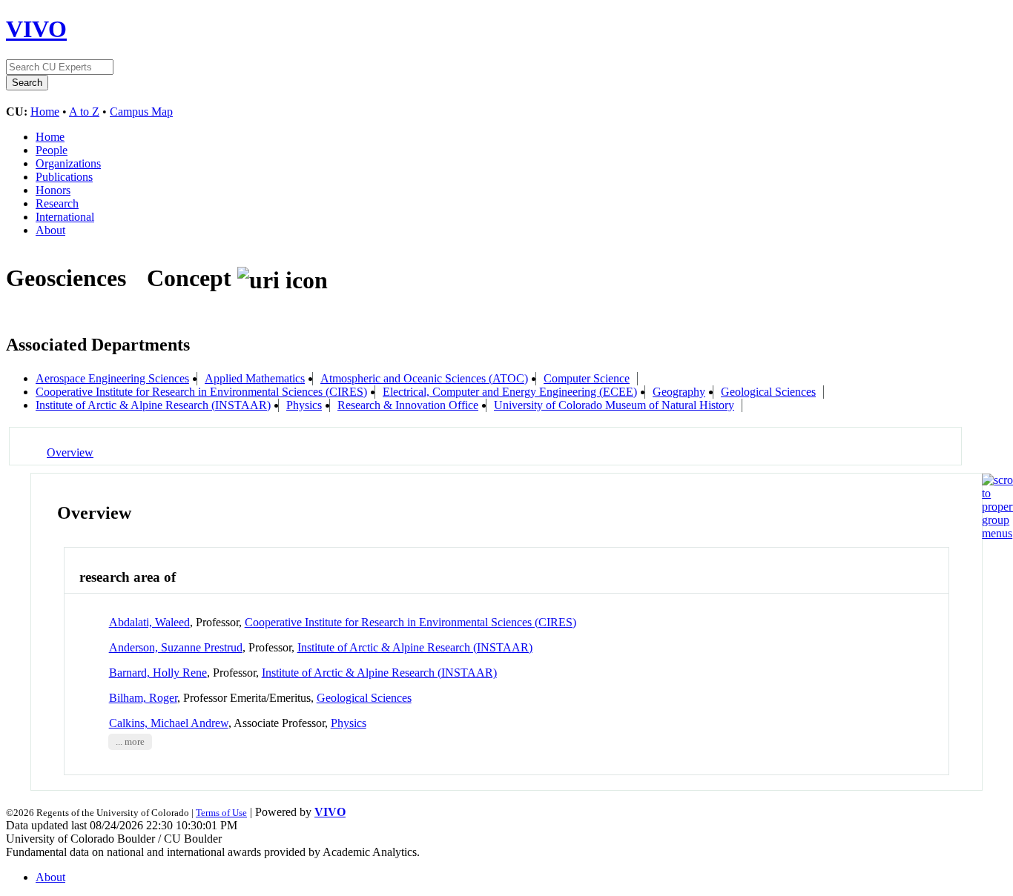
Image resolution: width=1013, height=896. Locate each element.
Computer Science (587, 378)
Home (44, 111)
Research (57, 203)
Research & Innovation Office (407, 405)
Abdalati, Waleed (149, 622)
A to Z (84, 111)
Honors (53, 190)
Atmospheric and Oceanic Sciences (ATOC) (424, 378)
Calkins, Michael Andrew (168, 723)
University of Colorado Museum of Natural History (614, 405)
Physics (304, 405)
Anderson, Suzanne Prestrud (175, 647)
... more (130, 742)
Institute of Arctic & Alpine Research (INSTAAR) (153, 405)
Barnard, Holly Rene (158, 672)
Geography (679, 391)
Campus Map (141, 111)
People (51, 150)
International (65, 216)
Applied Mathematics (255, 378)
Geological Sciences (768, 391)
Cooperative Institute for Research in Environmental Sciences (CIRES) (201, 391)
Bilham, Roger (143, 697)
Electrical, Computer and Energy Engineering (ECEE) (510, 391)
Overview (70, 452)
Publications (64, 176)
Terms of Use (221, 812)
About (50, 230)
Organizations (68, 163)
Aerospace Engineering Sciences (112, 378)
